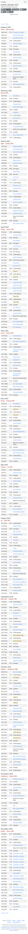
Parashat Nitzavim (17, 624)
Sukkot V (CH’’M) (17, 716)
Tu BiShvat (15, 112)
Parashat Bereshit (17, 746)
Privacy (19, 920)
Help (23, 920)
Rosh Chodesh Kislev (18, 808)
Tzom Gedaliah (17, 649)
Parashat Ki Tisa (17, 188)
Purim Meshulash (17, 194)
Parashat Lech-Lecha (18, 779)
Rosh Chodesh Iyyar (18, 321)
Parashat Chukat (17, 472)
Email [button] (4, 12)
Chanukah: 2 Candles (18, 856)
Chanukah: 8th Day (18, 38)
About (13, 920)
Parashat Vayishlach (18, 837)
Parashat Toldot (17, 814)
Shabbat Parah (17, 199)
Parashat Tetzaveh (17, 163)
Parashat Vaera (17, 74)
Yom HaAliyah (16, 240)
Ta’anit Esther (16, 171)
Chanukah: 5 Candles (18, 864)
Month (4, 9)
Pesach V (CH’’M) (17, 288)
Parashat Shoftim (17, 590)
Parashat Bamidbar (18, 392)
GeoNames (8, 929)
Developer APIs (17, 922)
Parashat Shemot (17, 66)
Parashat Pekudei (17, 213)
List (10, 9)
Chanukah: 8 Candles (18, 32)
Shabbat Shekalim (17, 146)
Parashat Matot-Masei (18, 512)
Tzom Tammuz (17, 489)
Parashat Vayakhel (18, 202)
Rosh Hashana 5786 (18, 635)
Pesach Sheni (16, 357)
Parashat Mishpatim (18, 126)
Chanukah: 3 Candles (18, 859)
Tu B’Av (15, 548)
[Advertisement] (14, 19)
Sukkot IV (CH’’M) (17, 711)
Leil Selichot (16, 613)
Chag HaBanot (16, 873)
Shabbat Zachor (17, 160)
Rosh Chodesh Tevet (18, 35)
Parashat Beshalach (18, 107)
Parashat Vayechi (17, 57)
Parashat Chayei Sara (18, 795)
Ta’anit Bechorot (17, 246)
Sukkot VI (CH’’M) (17, 722)
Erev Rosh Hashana (18, 629)
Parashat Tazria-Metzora (19, 341)
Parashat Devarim (17, 534)
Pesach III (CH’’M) (17, 282)
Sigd (14, 805)
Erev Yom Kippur (17, 672)
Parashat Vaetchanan (18, 554)
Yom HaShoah (16, 307)
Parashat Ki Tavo (17, 616)
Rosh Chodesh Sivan (18, 386)
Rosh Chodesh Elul (18, 579)
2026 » (7, 24)
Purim (14, 180)
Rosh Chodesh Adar (18, 135)
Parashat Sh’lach (17, 440)
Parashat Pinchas (17, 498)
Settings (11, 12)
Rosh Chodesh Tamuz (18, 450)
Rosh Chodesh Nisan (18, 223)
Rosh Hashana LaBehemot (20, 582)
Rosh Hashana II (17, 641)
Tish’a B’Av (15, 540)
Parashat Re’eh (17, 571)
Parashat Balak (17, 481)
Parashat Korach (17, 458)
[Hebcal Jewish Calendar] (3, 2)
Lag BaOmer (16, 360)
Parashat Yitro (16, 118)
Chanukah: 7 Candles (18, 876)
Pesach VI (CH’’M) (17, 291)
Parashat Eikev (17, 562)
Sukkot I (15, 697)
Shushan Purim (17, 185)
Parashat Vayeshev (18, 845)
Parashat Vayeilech (18, 660)
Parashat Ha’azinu (17, 686)
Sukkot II (15, 702)
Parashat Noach (17, 764)
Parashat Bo (16, 95)
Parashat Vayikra (17, 235)
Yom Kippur (16, 677)
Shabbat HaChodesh (18, 210)
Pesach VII (16, 296)
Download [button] (16, 9)
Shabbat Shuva (17, 657)
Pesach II (15, 277)
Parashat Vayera (17, 787)
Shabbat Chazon (17, 526)
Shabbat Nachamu (18, 551)
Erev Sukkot (16, 691)
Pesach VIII (16, 302)
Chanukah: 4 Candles (18, 862)
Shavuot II (15, 415)
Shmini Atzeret (17, 732)
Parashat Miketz (17, 881)
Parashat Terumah (18, 152)
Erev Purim (16, 177)
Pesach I (15, 271)
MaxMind (15, 929)
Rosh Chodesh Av (17, 509)
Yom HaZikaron (17, 327)
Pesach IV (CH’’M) (17, 285)
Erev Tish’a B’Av (17, 531)
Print (23, 9)
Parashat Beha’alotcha (18, 431)
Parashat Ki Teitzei (17, 604)
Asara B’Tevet (16, 52)
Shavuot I (15, 409)
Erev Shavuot (16, 403)
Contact (9, 922)
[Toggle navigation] (25, 2)
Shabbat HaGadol (17, 257)
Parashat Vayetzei (17, 822)
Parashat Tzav (16, 265)
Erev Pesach (16, 263)
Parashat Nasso (17, 423)
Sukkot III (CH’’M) (17, 708)
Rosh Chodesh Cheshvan (19, 756)
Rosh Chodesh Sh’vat (18, 84)
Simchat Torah (17, 738)
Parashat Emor (17, 365)
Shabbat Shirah (17, 104)
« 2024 (2, 24)
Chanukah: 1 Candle (18, 853)
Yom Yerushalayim (17, 384)
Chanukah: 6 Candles (18, 867)
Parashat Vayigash (18, 43)
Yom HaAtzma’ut (17, 336)
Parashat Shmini (17, 313)
